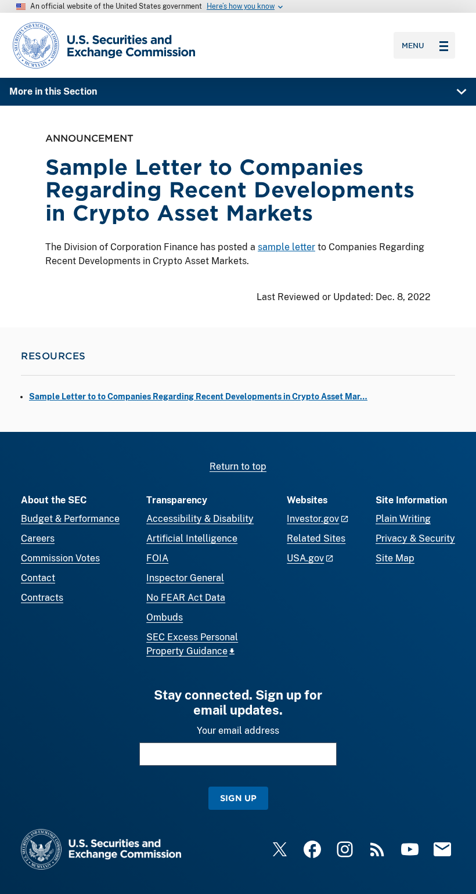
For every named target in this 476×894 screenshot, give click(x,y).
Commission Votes (60, 558)
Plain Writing (403, 518)
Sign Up (238, 798)
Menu (413, 45)
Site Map (395, 558)
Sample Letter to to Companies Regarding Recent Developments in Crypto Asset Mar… (198, 396)
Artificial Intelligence (191, 538)
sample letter (286, 247)
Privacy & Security (415, 538)
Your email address (238, 730)
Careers (38, 538)
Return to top (238, 466)
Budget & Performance (70, 518)
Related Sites (316, 538)
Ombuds (164, 617)
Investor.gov (313, 518)
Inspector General (185, 577)
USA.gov (305, 558)
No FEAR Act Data (185, 597)
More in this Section (53, 91)
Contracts (42, 597)
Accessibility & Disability (200, 518)
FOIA (157, 558)
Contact (38, 577)
